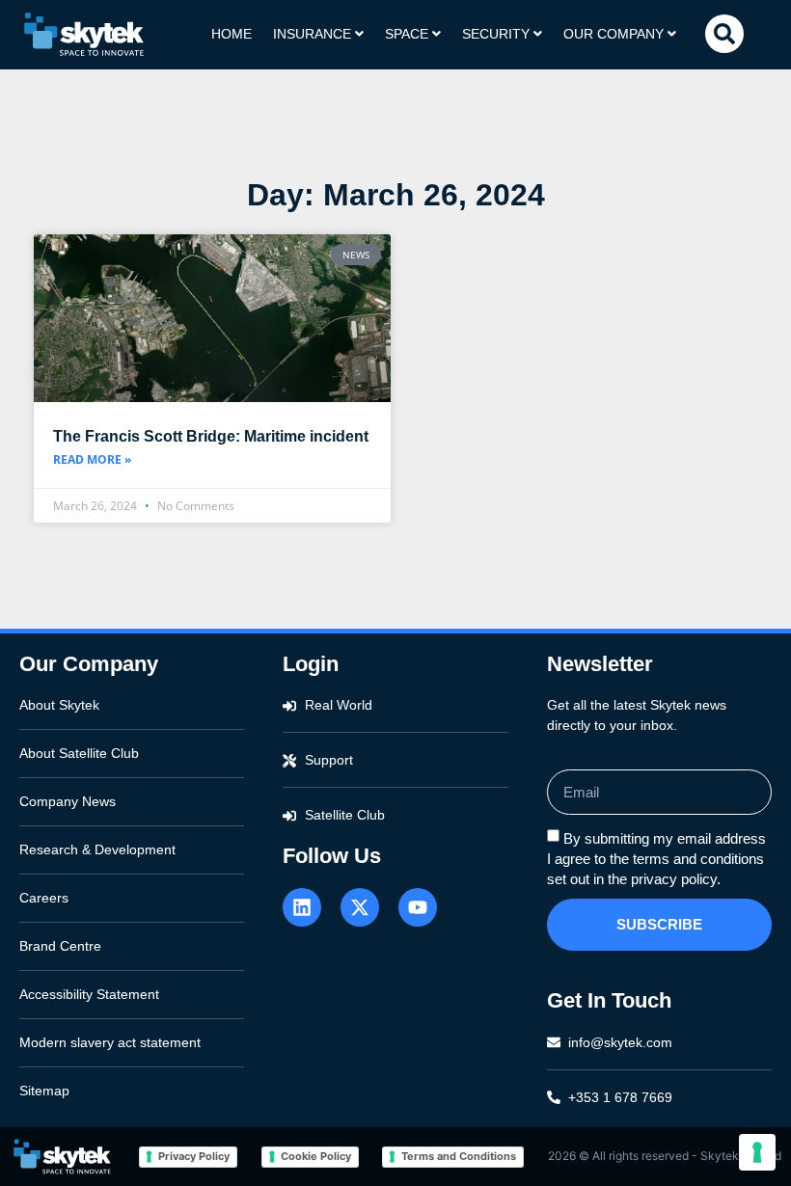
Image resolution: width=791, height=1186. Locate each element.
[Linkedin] (302, 907)
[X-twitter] (360, 907)
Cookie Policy (316, 1156)
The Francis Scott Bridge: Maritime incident (210, 436)
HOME (231, 33)
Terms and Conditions (458, 1156)
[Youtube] (417, 907)
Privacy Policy (194, 1156)
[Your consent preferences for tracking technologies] (757, 1152)
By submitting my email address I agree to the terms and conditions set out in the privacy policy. (656, 858)
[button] (724, 33)
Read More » (92, 459)
